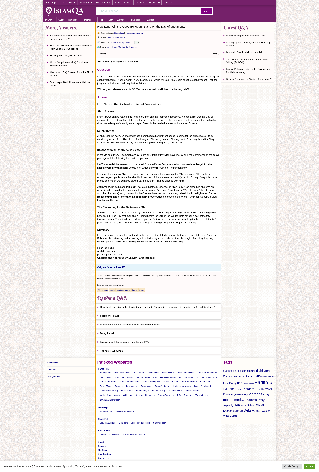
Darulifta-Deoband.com (170, 377)
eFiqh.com (205, 382)
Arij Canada (139, 373)
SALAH (260, 405)
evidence (265, 376)
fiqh (239, 383)
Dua (258, 376)
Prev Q (102, 54)
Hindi (128, 48)
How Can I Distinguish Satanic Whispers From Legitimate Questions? (71, 47)
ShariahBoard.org (166, 395)
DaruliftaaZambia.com (129, 382)
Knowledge (230, 394)
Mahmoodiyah (142, 391)
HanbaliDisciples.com (109, 434)
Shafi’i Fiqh (103, 419)
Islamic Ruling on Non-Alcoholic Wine (245, 35)
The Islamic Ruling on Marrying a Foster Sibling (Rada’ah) (247, 61)
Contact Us (169, 2)
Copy (137, 42)
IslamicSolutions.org (109, 391)
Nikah (243, 400)
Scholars (128, 2)
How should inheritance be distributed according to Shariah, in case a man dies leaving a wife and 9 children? (157, 307)
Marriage (88, 20)
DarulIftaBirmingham (151, 382)
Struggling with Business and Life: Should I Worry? (126, 342)
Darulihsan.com (170, 382)
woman (256, 410)
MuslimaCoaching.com (110, 395)
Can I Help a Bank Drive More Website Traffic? (70, 84)
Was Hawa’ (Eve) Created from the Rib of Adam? (71, 74)
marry (266, 394)
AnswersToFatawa (122, 373)
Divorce (249, 376)
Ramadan (72, 20)
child (254, 370)
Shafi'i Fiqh (84, 2)
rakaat (243, 405)
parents (252, 400)
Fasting (232, 383)
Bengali (115, 48)
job (272, 389)
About (117, 2)
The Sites (140, 2)
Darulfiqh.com (106, 377)
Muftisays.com (192, 391)
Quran (61, 20)
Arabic (110, 48)
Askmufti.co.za (168, 373)
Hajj (101, 20)
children (264, 370)
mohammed (232, 400)
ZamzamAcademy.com (110, 400)
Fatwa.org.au (132, 386)
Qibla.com (127, 395)
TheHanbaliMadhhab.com (134, 434)
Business (135, 20)
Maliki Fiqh (68, 2)
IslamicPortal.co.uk (202, 386)
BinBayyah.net (106, 411)
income (258, 389)
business (245, 370)
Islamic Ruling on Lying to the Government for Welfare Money (248, 71)
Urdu (140, 48)
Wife (247, 410)
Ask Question (154, 2)
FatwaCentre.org (162, 386)
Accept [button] (309, 466)
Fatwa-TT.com (106, 386)
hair (271, 383)
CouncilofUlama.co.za (207, 373)
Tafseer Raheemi (184, 395)
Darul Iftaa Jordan (108, 423)
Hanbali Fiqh (102, 2)
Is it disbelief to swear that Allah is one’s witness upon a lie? (70, 37)
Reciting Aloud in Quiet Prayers (66, 55)
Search (206, 11)
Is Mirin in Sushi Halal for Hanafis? (244, 52)
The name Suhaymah (111, 350)
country (241, 376)
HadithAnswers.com (182, 386)
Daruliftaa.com (191, 377)
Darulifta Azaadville (124, 377)
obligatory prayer (123, 290)
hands (240, 389)
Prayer (48, 20)
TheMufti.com (201, 395)
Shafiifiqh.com (159, 423)
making (242, 394)
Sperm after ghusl (109, 315)
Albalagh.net (105, 373)
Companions (230, 376)
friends (246, 383)
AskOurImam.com (186, 373)
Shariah (227, 410)
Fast (226, 383)
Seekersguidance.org (135, 33)
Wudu (226, 415)
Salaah (251, 405)
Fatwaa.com (146, 386)
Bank (237, 371)
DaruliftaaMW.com (108, 382)
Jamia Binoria (127, 391)
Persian (134, 48)
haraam (249, 389)
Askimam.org (153, 373)
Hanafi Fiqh (51, 2)
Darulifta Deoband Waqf (146, 377)
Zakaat (150, 20)
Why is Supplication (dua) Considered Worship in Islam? (69, 64)
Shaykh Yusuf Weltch (116, 37)
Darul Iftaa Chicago (209, 377)
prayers (226, 405)
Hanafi (231, 389)
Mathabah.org (158, 391)
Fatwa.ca (119, 386)
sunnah (238, 410)
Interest (266, 389)
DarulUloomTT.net (189, 382)
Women (120, 20)
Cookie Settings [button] (292, 466)
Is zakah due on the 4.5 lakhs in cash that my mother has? (130, 324)
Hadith (110, 20)
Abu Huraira (103, 290)
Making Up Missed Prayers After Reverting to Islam (248, 44)
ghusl (251, 383)
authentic (228, 370)
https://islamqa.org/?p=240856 (122, 42)
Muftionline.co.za (175, 391)
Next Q (215, 54)
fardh (271, 376)
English (121, 48)
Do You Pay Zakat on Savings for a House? (249, 79)
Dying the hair (107, 333)
